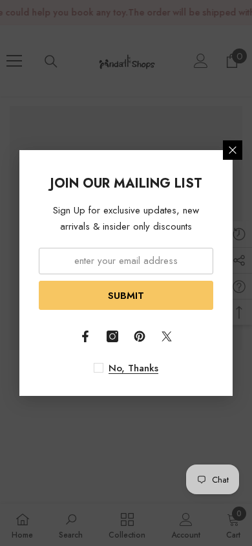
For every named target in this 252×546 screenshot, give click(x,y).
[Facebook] (85, 336)
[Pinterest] (139, 336)
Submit (126, 296)
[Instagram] (112, 336)
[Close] (232, 150)
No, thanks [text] (133, 368)
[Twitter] (166, 336)
